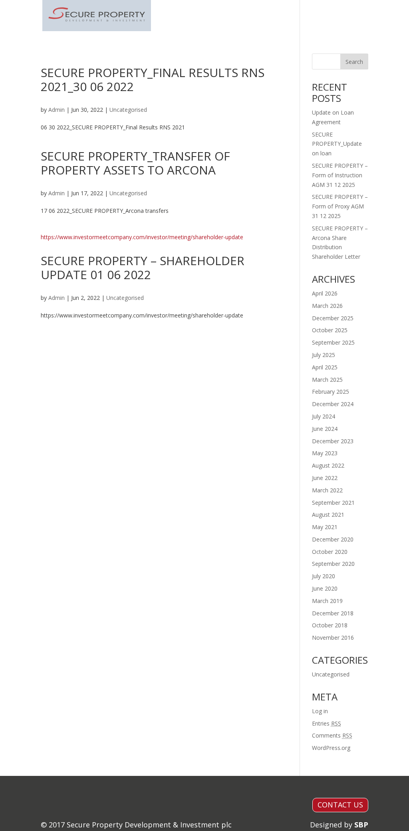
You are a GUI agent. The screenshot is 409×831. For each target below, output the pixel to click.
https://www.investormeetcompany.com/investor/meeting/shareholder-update (142, 237)
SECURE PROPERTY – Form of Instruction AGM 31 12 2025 (340, 175)
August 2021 (328, 514)
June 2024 (325, 428)
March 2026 (327, 305)
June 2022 (325, 478)
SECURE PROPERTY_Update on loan (337, 144)
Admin (56, 109)
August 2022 (328, 465)
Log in (320, 711)
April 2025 (325, 367)
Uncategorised (128, 109)
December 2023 (332, 441)
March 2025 (327, 379)
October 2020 (329, 551)
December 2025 (332, 318)
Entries (326, 723)
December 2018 (332, 613)
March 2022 (327, 490)
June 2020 (325, 588)
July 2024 (323, 416)
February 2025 (330, 391)
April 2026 (325, 293)
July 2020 (323, 576)
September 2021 (333, 502)
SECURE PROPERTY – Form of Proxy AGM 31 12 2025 (340, 206)
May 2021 (325, 527)
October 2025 (329, 330)
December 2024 (332, 404)
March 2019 (327, 601)
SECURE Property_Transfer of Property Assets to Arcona (135, 163)
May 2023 (325, 453)
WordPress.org (331, 748)
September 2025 (333, 342)
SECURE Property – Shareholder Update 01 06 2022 (142, 267)
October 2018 (329, 625)
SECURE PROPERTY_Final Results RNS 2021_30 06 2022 (152, 79)
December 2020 (332, 539)
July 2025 (323, 355)
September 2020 (333, 563)
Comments (332, 735)
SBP (361, 824)
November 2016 (333, 637)
